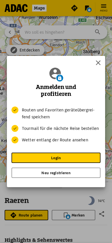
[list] (56, 125)
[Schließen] (98, 63)
